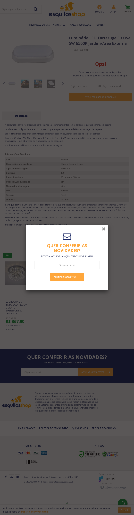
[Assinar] (67, 277)
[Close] (103, 228)
